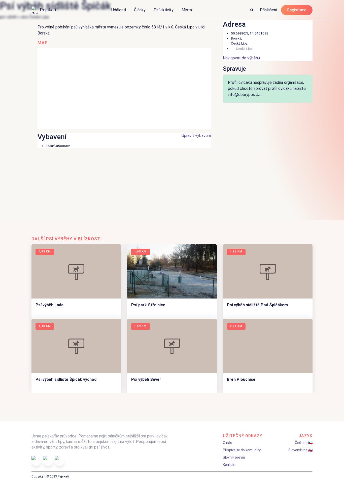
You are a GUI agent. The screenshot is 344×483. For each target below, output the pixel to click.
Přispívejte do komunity (242, 450)
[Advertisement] (172, 186)
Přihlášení (268, 10)
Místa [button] (187, 10)
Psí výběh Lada (49, 305)
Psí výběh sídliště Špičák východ (66, 379)
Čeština (301, 443)
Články (140, 10)
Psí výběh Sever (146, 379)
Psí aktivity (164, 10)
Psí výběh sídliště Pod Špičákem (257, 305)
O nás (227, 443)
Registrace (296, 10)
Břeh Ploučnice (241, 379)
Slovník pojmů (234, 457)
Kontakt (229, 465)
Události (118, 10)
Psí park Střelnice (148, 305)
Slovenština (297, 450)
